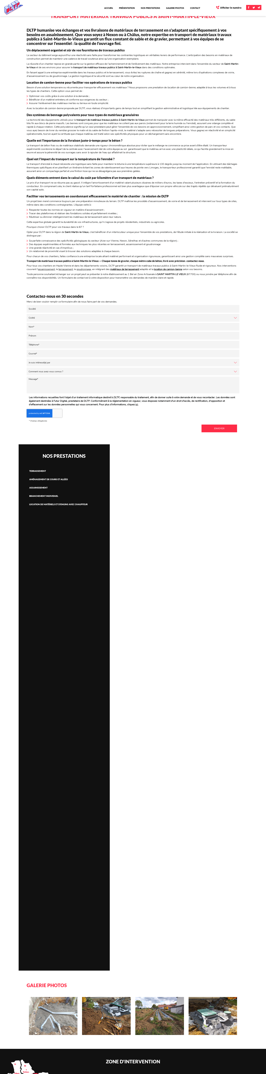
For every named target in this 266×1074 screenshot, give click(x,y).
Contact (195, 8)
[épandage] (159, 1016)
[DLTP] (18, 7)
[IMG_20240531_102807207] (106, 1016)
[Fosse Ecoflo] (213, 1016)
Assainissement (38, 487)
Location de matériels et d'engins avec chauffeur (58, 504)
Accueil (108, 8)
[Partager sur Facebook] (248, 7)
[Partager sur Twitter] (253, 7)
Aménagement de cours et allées (48, 479)
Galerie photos (175, 8)
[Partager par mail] (258, 7)
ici (136, 404)
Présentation (127, 8)
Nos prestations (150, 8)
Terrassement (37, 471)
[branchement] (53, 1016)
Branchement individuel (43, 496)
